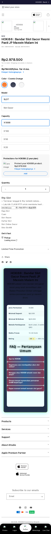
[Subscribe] (41, 497)
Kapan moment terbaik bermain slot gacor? (25, 388)
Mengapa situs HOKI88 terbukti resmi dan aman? (25, 374)
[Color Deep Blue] (13, 84)
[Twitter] (7, 262)
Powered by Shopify (31, 522)
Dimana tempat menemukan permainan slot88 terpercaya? (24, 381)
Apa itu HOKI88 (14, 359)
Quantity (5, 183)
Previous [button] (2, 2)
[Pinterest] (11, 262)
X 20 (6, 147)
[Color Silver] (21, 84)
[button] (25, 249)
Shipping (14, 63)
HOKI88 (21, 522)
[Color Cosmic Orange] (4, 85)
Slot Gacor (8, 108)
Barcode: (17, 46)
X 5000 (7, 122)
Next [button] (48, 2)
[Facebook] (3, 262)
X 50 (6, 139)
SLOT (6, 99)
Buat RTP (32, 208)
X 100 (6, 131)
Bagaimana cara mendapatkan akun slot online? (24, 366)
